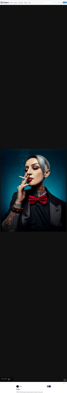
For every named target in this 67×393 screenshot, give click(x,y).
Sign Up (65, 2)
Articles (11, 2)
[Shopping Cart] (59, 2)
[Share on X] (50, 386)
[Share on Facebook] (48, 386)
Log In (61, 2)
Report (65, 383)
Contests (25, 2)
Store (29, 2)
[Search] (56, 2)
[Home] (4, 2)
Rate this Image (4, 378)
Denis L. (20, 386)
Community (20, 2)
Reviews (15, 2)
